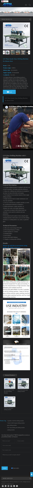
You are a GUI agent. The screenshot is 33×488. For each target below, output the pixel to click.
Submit (4, 468)
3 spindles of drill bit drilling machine (15, 420)
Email (9, 92)
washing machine (11, 429)
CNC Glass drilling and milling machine (16, 427)
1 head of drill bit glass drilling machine (16, 423)
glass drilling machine (12, 425)
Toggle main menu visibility (26, 4)
